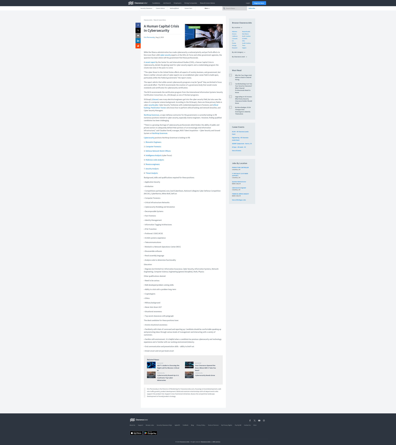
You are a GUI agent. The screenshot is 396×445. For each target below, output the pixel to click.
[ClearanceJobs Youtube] (259, 420)
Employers (177, 3)
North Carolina (246, 36)
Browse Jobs (150, 425)
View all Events (236, 150)
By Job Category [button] (237, 52)
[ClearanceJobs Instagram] (264, 420)
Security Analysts (152, 168)
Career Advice (160, 8)
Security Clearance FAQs (164, 425)
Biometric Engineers (153, 142)
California (234, 36)
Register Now (259, 3)
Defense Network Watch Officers (158, 151)
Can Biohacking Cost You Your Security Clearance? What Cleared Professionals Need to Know (243, 88)
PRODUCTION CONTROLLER (240, 167)
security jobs (153, 105)
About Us (132, 425)
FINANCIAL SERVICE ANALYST (240, 194)
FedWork (185, 425)
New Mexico (245, 34)
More (206, 8)
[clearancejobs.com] (138, 3)
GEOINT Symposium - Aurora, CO (242, 143)
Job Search (167, 3)
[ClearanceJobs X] (254, 420)
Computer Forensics (153, 146)
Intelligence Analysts (153, 155)
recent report (150, 62)
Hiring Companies (190, 3)
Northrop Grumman (151, 115)
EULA (254, 425)
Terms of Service (213, 425)
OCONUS (244, 38)
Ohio (243, 41)
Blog (192, 425)
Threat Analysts (152, 173)
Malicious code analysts (155, 160)
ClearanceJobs (148, 20)
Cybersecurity (194, 27)
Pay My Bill (238, 425)
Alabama (234, 31)
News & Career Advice (207, 3)
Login (248, 3)
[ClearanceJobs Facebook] (250, 420)
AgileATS (177, 425)
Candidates (156, 3)
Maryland (234, 48)
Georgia (234, 45)
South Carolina (246, 43)
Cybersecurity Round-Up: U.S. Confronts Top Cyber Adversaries (168, 377)
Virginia (244, 48)
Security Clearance (146, 8)
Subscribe (252, 8)
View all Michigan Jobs (239, 200)
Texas (243, 45)
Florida (234, 43)
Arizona (234, 34)
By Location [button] (236, 27)
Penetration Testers (158, 107)
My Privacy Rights (226, 425)
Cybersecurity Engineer (239, 188)
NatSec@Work (174, 8)
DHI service (216, 442)
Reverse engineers (153, 164)
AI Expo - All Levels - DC (239, 147)
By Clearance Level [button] (238, 57)
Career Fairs (188, 8)
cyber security (165, 55)
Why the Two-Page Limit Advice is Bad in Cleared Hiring (243, 77)
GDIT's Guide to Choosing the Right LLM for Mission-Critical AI (168, 367)
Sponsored (160, 363)
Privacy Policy (201, 425)
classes (155, 99)
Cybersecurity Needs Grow (205, 375)
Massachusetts (246, 31)
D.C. (233, 41)
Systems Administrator (239, 182)
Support (140, 425)
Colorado (234, 38)
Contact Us (247, 425)
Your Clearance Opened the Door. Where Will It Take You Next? (205, 367)
